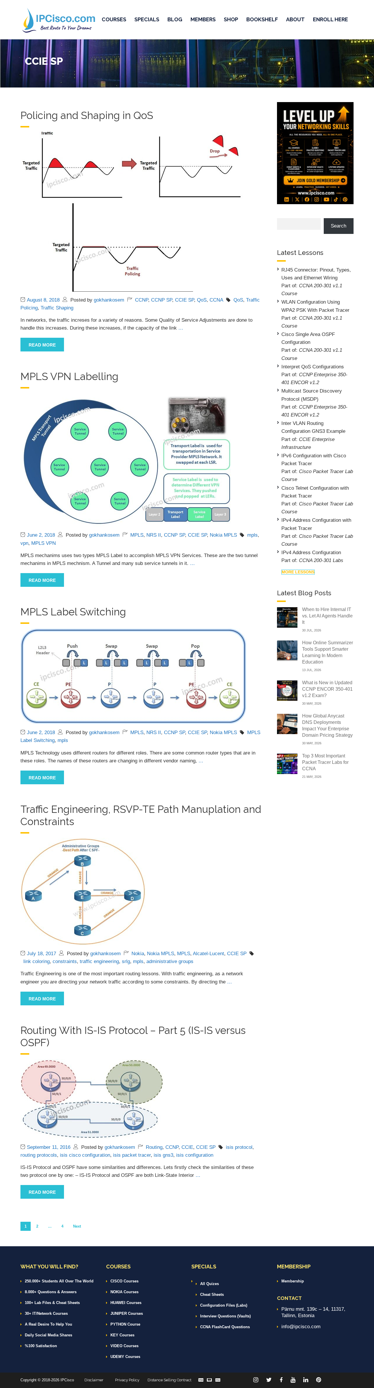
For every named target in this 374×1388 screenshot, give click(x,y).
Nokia (137, 953)
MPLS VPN (43, 543)
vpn (24, 543)
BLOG (174, 19)
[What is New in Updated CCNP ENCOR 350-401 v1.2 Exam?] (287, 690)
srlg (126, 961)
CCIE (187, 1147)
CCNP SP (161, 300)
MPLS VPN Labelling (69, 376)
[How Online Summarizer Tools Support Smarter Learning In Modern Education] (287, 650)
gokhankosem (109, 300)
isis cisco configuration (85, 1155)
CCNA (216, 300)
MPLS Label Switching (73, 612)
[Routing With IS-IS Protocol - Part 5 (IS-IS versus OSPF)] (92, 1098)
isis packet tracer (132, 1155)
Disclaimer (93, 1380)
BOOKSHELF (262, 19)
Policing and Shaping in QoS (86, 115)
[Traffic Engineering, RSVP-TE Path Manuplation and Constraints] (83, 891)
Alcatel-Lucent (208, 953)
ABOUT (295, 19)
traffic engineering (99, 961)
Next (77, 1226)
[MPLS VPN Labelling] (127, 459)
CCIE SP (184, 300)
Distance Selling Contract (169, 1380)
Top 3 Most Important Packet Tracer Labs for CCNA (325, 762)
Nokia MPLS (223, 535)
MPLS (136, 535)
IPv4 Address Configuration (311, 552)
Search (338, 226)
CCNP (141, 300)
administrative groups (169, 961)
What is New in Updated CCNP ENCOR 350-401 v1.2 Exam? (327, 689)
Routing (154, 1147)
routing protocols (38, 1155)
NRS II (153, 535)
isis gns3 (163, 1155)
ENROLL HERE (330, 19)
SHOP (231, 19)
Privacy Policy (127, 1380)
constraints (65, 961)
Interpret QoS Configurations (312, 367)
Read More (42, 344)
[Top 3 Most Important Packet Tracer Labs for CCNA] (287, 763)
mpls (252, 535)
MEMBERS (203, 19)
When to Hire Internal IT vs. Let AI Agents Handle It (327, 616)
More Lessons (298, 572)
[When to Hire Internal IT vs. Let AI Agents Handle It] (287, 617)
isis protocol (239, 1147)
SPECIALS (146, 19)
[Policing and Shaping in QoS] (131, 211)
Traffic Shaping (57, 308)
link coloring (36, 961)
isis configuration (194, 1155)
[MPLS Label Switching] (133, 676)
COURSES (114, 19)
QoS (202, 300)
